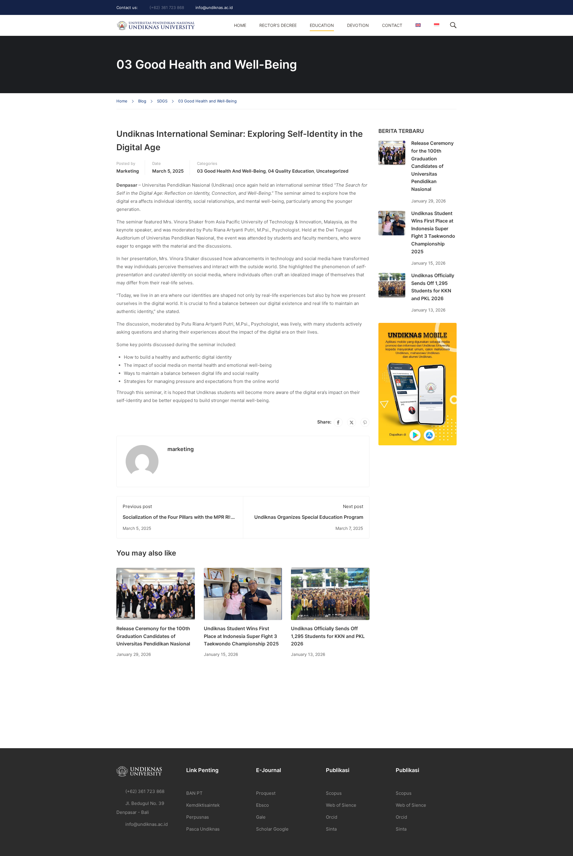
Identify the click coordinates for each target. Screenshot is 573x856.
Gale (261, 817)
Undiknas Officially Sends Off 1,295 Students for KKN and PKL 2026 (328, 636)
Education (322, 25)
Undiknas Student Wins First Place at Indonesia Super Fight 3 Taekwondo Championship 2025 (241, 636)
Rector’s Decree (278, 25)
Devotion (358, 25)
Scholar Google (272, 829)
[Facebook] (338, 422)
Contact (392, 25)
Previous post (137, 506)
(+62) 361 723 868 (167, 7)
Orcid (331, 817)
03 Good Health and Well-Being (207, 101)
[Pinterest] (365, 422)
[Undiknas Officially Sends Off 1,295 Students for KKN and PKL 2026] (330, 593)
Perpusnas (197, 817)
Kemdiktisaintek (203, 805)
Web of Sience (341, 805)
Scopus (334, 793)
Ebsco (262, 805)
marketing (127, 171)
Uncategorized (332, 171)
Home (240, 25)
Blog (142, 101)
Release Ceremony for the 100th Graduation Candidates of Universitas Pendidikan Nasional (153, 636)
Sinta (331, 829)
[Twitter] (351, 422)
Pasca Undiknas (203, 829)
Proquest (265, 793)
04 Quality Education (291, 171)
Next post (353, 506)
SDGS (162, 101)
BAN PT (194, 793)
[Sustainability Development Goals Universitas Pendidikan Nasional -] (155, 25)
